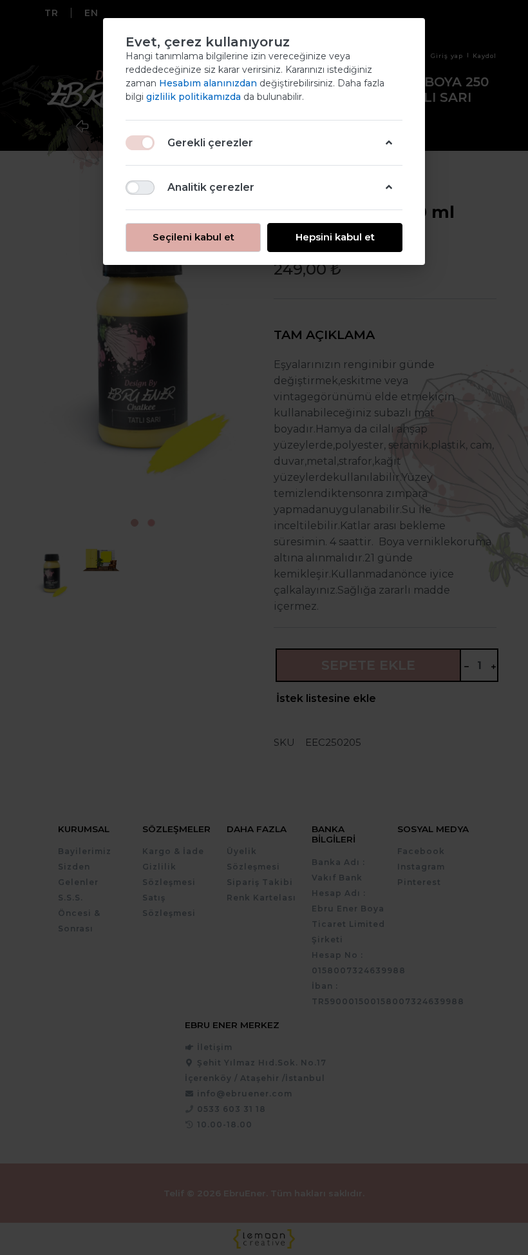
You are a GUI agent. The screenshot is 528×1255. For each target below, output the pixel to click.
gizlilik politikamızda (194, 96)
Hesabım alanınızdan (209, 83)
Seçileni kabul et (193, 237)
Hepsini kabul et (335, 237)
